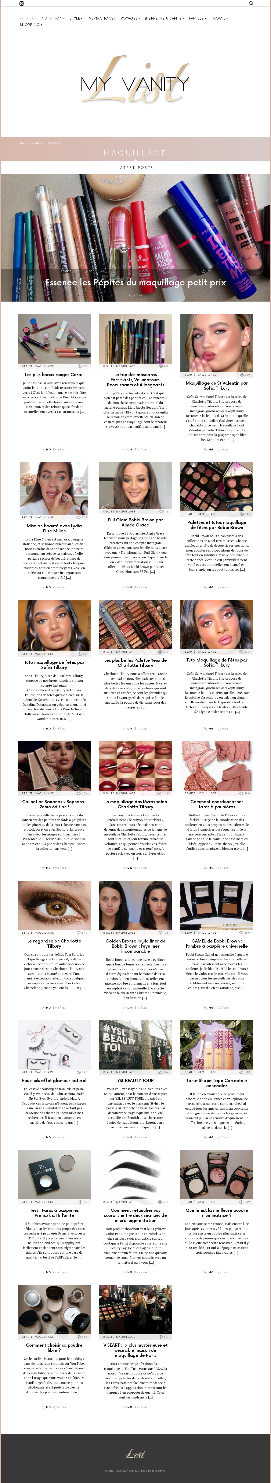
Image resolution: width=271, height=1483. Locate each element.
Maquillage (83, 271)
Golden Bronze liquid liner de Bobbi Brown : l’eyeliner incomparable (136, 946)
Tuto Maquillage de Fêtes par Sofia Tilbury (216, 663)
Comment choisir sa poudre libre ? (54, 1348)
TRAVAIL (218, 18)
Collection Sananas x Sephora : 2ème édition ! (54, 804)
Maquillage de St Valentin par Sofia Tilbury (217, 386)
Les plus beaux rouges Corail (54, 374)
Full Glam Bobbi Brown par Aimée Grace (135, 523)
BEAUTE (27, 18)
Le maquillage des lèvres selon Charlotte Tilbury (135, 804)
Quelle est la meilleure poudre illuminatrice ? (217, 1213)
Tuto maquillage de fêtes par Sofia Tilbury (54, 665)
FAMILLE (196, 18)
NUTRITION (51, 18)
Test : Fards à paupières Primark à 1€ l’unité (54, 1213)
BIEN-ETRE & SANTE (163, 18)
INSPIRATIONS (100, 18)
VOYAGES (129, 18)
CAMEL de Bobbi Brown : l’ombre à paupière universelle (217, 944)
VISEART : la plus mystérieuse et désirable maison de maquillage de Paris (135, 1350)
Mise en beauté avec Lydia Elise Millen (54, 528)
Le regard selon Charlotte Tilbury (54, 944)
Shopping (30, 25)
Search (251, 3)
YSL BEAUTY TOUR (135, 1080)
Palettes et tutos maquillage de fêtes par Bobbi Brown (216, 525)
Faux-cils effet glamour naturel (54, 1080)
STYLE (75, 18)
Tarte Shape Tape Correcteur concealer (216, 1083)
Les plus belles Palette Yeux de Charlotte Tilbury (135, 663)
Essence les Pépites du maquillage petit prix (135, 283)
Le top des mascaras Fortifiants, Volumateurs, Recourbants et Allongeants (135, 380)
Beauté (66, 271)
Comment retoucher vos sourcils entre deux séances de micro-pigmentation (135, 1215)
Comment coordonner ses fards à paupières (216, 804)
